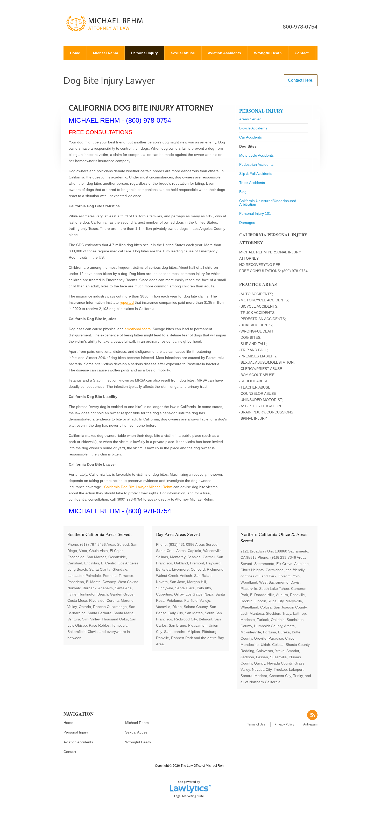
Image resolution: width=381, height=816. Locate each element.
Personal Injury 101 (255, 213)
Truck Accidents (252, 183)
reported (127, 302)
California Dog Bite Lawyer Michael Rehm (138, 487)
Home (75, 53)
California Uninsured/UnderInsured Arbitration (267, 202)
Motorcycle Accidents (256, 155)
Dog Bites (248, 146)
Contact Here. (300, 80)
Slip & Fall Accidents (255, 173)
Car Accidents (250, 137)
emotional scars (138, 329)
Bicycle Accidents (253, 128)
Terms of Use (256, 724)
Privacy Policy (284, 724)
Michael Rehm (105, 53)
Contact (302, 53)
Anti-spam (310, 724)
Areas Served (250, 119)
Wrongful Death (268, 53)
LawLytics (190, 788)
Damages (247, 222)
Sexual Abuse (183, 53)
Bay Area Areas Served (178, 534)
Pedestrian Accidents (256, 164)
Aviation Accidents (224, 53)
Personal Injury (144, 53)
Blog (242, 192)
